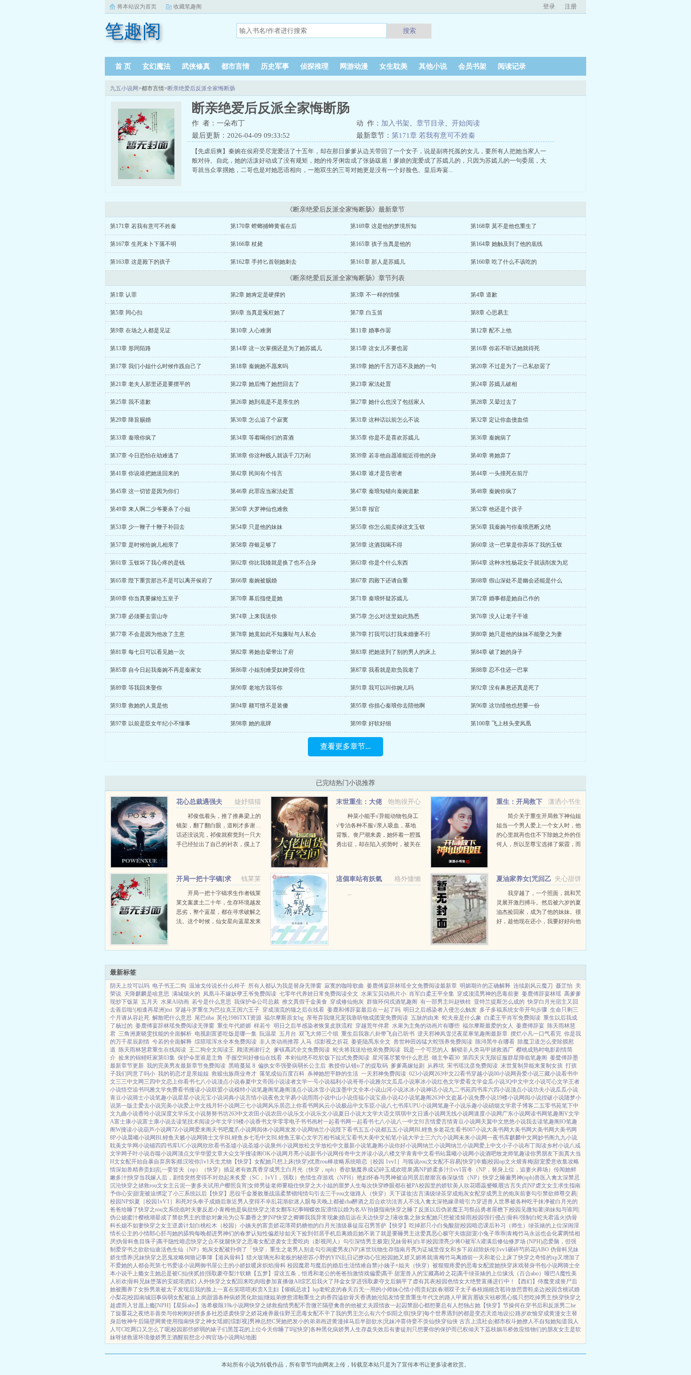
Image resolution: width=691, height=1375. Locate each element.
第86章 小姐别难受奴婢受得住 (267, 670)
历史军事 (275, 66)
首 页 (123, 66)
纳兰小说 (324, 1129)
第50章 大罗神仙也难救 (259, 509)
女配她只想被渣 (440, 1217)
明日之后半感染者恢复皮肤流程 (313, 1025)
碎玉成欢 (390, 1169)
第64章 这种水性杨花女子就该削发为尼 (519, 562)
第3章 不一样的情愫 (375, 294)
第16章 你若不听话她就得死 (505, 348)
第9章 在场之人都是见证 (140, 330)
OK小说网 (275, 1153)
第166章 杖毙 (246, 244)
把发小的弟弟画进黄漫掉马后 (323, 1321)
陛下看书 (347, 1129)
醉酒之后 (363, 1201)
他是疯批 (241, 1209)
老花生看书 (453, 1129)
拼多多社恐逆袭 (214, 1313)
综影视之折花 (331, 1041)
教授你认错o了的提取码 (358, 1065)
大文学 (369, 1113)
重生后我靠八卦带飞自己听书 (378, 1033)
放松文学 (309, 1145)
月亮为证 (416, 1249)
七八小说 (206, 1081)
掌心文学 (306, 1137)
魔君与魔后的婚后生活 (326, 1265)
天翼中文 (492, 1121)
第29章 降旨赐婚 (130, 419)
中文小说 (534, 1081)
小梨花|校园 (124, 1297)
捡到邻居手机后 (321, 1233)
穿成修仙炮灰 (347, 1001)
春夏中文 (251, 1081)
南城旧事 (150, 1297)
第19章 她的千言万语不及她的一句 (393, 366)
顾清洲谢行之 (254, 1049)
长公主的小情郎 (135, 1233)
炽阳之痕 (397, 1313)
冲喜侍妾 (406, 1321)
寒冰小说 (426, 1081)
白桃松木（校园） (217, 1225)
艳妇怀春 (368, 1177)
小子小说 (513, 1145)
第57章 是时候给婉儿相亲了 (144, 545)
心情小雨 (409, 1289)
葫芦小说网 (157, 1129)
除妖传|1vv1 (493, 1249)
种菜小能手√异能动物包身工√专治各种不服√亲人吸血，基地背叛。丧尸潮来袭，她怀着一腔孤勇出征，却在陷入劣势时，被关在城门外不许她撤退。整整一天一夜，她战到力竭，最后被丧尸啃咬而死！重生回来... (378, 844)
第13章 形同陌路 (130, 348)
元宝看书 (351, 1137)
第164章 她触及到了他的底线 (506, 244)
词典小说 (234, 1097)
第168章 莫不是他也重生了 (504, 226)
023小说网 (421, 1073)
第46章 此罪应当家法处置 (262, 491)
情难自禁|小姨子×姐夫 (382, 1265)
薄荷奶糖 (296, 1225)
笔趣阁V (557, 1113)
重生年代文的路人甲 (436, 1297)
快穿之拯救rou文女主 (147, 1185)
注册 (571, 6)
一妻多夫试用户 (205, 1185)
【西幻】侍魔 (532, 1281)
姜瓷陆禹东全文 (371, 1041)
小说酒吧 (485, 1153)
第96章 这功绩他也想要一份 (505, 705)
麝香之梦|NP (260, 1217)
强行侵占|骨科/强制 (507, 1217)
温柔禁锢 (286, 1193)
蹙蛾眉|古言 (501, 1185)
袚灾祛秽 (490, 1297)
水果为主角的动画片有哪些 (426, 1025)
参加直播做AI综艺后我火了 (300, 1281)
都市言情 (235, 66)
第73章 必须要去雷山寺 (139, 616)
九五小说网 (124, 88)
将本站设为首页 (137, 6)
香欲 (345, 1169)
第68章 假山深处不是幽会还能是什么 (516, 580)
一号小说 (318, 1081)
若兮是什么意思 (211, 1001)
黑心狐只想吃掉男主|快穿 (532, 1297)
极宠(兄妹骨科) (396, 1241)
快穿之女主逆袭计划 (169, 1225)
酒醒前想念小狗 (192, 1337)
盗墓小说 (462, 1097)
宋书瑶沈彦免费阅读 (472, 1065)
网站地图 (245, 1337)
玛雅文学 (155, 1089)
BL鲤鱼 (165, 1137)
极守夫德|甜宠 (460, 1233)
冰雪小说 (324, 1089)
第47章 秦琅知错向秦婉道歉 (384, 491)
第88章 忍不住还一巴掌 (499, 670)
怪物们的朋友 (541, 1329)
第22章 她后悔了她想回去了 (264, 384)
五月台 (287, 1033)
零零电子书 (292, 1121)
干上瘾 (135, 1273)
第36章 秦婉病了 (491, 437)
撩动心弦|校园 (375, 1257)
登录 (549, 6)
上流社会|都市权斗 (494, 1321)
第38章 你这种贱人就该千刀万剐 (270, 455)
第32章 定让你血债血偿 (499, 419)
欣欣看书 (214, 1145)
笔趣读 (521, 1153)
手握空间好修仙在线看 (254, 1057)
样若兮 (262, 1025)
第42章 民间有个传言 (256, 473)
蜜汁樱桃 (138, 1217)
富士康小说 (128, 1121)
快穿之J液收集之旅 (397, 1217)
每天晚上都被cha (331, 1201)
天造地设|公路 (503, 1313)
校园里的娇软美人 (441, 1185)
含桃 (562, 1289)
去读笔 (179, 1121)
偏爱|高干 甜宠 (387, 1273)
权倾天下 (474, 1329)
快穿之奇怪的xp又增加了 (549, 1257)
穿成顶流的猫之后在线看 (293, 1009)
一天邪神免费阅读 (383, 1073)
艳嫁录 (450, 1201)
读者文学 (296, 1081)
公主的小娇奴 (234, 1265)
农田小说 (259, 1113)
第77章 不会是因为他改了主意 (147, 634)
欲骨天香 (354, 1297)
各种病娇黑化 (235, 1297)
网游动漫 (354, 66)
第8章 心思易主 (490, 312)
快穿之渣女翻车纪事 (278, 1209)
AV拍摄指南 (375, 1209)
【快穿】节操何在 (503, 1305)
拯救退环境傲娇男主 (146, 1337)
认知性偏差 (265, 1233)
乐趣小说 (477, 1105)
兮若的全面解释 (172, 1041)
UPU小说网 (423, 1105)
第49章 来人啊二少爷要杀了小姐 (150, 509)
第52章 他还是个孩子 (497, 509)
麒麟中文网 (524, 1137)
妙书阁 (546, 1137)
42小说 (406, 1097)
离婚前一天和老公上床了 (487, 1257)
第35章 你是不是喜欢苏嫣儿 (384, 437)
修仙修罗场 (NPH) (519, 1241)
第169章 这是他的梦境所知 (383, 226)
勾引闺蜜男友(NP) (337, 1249)
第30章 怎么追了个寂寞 (259, 419)
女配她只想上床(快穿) (281, 1161)
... (349, 893)
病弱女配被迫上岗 (184, 1297)
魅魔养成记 (365, 1169)
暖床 (256, 1265)
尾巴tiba (204, 1017)
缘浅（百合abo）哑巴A (531, 1273)
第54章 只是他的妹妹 (256, 527)
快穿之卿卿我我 (296, 1217)
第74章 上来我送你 (253, 616)
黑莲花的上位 (244, 1329)
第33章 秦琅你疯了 (133, 437)
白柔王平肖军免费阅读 (512, 1017)
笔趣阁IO (554, 1121)
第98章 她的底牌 (250, 723)
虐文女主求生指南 (558, 1185)
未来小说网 (473, 1137)
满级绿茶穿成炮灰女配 (452, 1193)
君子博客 (522, 1105)
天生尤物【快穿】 (231, 1161)
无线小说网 (460, 1113)
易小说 (299, 1097)
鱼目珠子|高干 (150, 1241)
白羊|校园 (426, 1241)
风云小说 (330, 1105)
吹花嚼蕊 (475, 1185)
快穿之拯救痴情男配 (274, 1305)
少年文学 (221, 1121)
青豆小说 (121, 1097)
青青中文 (417, 1153)
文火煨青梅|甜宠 (525, 1161)
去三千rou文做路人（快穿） (354, 1193)
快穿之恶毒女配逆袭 (255, 1241)
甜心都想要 (427, 1305)
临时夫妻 (191, 1209)
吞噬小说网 (163, 1153)
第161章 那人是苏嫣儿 (377, 262)
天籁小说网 (188, 1137)
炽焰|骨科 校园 (280, 1265)
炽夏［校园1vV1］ (152, 1201)
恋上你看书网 (302, 1105)
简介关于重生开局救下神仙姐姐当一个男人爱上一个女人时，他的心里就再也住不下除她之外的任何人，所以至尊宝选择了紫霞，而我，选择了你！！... (538, 835)
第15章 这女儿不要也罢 (379, 348)
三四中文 (155, 1081)
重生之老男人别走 (292, 1249)
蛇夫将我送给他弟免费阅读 (366, 1049)
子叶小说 (138, 1153)
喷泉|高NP (414, 1169)
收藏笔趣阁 (187, 6)
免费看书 (177, 1089)
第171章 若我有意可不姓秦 (433, 135)
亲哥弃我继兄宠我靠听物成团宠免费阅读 (357, 1017)
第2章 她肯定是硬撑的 (257, 294)
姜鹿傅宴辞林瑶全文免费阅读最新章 (412, 985)
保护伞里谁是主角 (200, 1057)
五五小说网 (400, 1129)
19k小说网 (236, 1305)
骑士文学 (213, 1137)
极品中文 (352, 1105)
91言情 (427, 1121)
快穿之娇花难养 (254, 1313)
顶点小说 (228, 1081)
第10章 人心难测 (250, 330)
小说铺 (146, 1145)
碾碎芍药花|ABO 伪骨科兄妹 (543, 1249)
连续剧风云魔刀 (533, 985)
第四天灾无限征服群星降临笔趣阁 (505, 1057)
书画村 (314, 1121)
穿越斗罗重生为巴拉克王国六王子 (217, 1009)
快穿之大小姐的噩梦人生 (330, 1185)
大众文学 (234, 1153)
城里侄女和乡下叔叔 (453, 1249)
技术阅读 (199, 1121)
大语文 (386, 1113)
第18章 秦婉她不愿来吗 (259, 366)
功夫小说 (544, 1089)
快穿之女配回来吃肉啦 (237, 1281)
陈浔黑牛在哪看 (495, 1041)
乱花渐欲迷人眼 (291, 1201)
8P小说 (118, 1137)
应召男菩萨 (372, 1225)
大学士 (416, 1137)
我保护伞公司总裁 (256, 1001)
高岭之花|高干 (451, 1273)
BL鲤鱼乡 (427, 1129)
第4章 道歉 (484, 294)
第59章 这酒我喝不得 (376, 545)
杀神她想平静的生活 (332, 1073)
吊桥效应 (513, 1329)
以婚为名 (349, 1209)
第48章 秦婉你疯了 (494, 491)
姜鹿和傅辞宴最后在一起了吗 (363, 1009)
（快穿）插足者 (221, 1169)
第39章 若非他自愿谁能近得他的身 (393, 455)
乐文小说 (194, 1113)
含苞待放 (505, 1289)
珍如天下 (290, 1233)
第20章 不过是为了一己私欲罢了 (511, 366)
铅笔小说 (396, 1137)
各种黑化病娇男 (330, 1329)
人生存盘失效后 (369, 1329)
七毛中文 (260, 1137)
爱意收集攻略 (562, 1161)
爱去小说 (149, 1105)
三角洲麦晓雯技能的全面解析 (155, 1033)
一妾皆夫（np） (181, 1169)
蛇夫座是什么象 (461, 1017)
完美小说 (172, 1105)
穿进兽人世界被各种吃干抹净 (513, 1201)
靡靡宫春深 (438, 1177)
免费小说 (485, 1097)
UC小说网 (190, 1145)
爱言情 (444, 1121)
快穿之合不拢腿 (210, 1241)
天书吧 (220, 1129)
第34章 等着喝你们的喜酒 (262, 437)
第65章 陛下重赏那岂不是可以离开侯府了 (161, 580)
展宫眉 (470, 1297)
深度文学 (172, 1113)
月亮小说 (299, 1153)
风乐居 (276, 1105)
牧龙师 (504, 1153)
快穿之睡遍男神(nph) (508, 1177)
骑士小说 (144, 1097)
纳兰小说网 (437, 1145)
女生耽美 (393, 66)
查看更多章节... (345, 746)
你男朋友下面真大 (552, 1153)
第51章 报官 (365, 509)
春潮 (443, 1289)
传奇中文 (349, 1153)
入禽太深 (557, 1177)
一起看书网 (337, 1121)
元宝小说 (211, 1097)
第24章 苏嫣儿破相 (494, 384)
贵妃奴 (429, 1289)
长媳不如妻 (130, 1225)
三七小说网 (254, 1105)
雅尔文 (383, 1081)
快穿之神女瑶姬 (208, 1321)
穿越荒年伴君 (372, 1025)
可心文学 (557, 1081)
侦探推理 (314, 66)
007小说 (477, 1129)
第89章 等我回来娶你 (136, 687)
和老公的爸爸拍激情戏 (341, 1273)
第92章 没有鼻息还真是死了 (505, 687)
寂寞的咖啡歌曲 (344, 985)
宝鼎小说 (386, 1097)
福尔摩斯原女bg (284, 1017)
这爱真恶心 (429, 1233)
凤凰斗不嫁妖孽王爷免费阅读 (239, 993)
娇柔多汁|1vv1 (444, 1169)
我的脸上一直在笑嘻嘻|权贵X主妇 (237, 1289)
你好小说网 (408, 1145)
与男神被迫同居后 (401, 1177)
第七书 (163, 1265)
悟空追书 (132, 1089)
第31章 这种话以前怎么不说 (384, 419)
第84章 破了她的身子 (497, 652)
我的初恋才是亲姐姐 (183, 1073)
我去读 (534, 1121)
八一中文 (407, 1121)
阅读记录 (512, 66)
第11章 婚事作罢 (370, 330)
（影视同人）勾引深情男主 (343, 1241)
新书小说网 (324, 1153)
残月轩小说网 (223, 1105)
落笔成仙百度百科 (282, 1073)
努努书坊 (217, 1113)
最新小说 (355, 1145)
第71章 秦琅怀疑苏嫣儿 (379, 598)
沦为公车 (234, 1217)
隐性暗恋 (179, 1241)
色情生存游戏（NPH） (328, 1177)
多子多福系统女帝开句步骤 (513, 1009)
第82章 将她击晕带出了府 (262, 652)
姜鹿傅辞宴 (530, 1025)
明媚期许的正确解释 (485, 985)
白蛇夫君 (542, 1217)
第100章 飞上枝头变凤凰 (501, 723)
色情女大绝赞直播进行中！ (481, 1281)
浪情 (332, 1209)
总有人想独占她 (460, 1305)
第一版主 (127, 1105)
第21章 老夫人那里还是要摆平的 (150, 384)
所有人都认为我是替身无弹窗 (285, 985)
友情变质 (399, 1297)
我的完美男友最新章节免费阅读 (186, 1065)
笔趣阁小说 (380, 1145)
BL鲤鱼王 (283, 1137)
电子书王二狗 (169, 985)
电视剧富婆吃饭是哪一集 (226, 1033)
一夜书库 (498, 1137)
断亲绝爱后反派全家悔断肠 (201, 88)
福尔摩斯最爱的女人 (488, 1025)
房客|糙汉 (176, 1161)
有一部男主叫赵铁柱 (445, 1001)
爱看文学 (471, 1081)
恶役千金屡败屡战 (252, 1193)
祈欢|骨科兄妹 (133, 1281)
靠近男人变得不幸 (248, 1201)
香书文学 (266, 1121)
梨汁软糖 (239, 1273)
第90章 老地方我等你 (256, 687)
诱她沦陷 (377, 1297)
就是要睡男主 (398, 1233)
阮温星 (267, 1033)
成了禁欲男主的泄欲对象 (192, 1217)
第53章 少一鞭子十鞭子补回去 (147, 527)
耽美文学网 (124, 1145)
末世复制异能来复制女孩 (532, 1065)
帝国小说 (273, 1081)
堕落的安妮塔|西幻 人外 (179, 1281)
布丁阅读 (535, 1145)
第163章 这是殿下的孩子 (140, 262)
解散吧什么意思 (172, 1017)
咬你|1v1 (198, 1161)
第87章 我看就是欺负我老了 (384, 670)
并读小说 (372, 1153)
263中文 (444, 1073)
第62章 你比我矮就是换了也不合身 (273, 562)
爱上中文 (194, 1105)
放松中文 (332, 1145)
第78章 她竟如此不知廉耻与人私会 (273, 634)
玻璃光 (266, 1257)
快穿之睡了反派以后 (415, 1209)
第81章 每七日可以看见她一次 (147, 652)
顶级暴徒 (347, 1225)
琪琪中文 (406, 1113)
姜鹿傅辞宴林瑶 (541, 993)
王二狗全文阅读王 (211, 1049)
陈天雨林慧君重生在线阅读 (152, 1049)
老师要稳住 (285, 1185)
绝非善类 (155, 1313)
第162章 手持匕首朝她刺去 (263, 262)
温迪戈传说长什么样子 (217, 985)
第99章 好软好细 (370, 723)
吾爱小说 (527, 1073)
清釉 (298, 1297)
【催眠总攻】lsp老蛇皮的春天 (316, 1289)
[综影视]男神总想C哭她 (257, 1321)
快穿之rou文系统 (159, 1209)
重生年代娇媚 (234, 1025)
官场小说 (223, 1337)
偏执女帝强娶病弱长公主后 (292, 1065)
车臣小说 (375, 1105)
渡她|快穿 (500, 1265)
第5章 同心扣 (126, 312)
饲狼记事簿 (198, 1257)
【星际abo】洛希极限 (197, 1305)
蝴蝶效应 (315, 1209)
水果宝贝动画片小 (383, 993)
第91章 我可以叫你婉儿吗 (382, 687)
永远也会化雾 (546, 1233)
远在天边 (362, 1217)
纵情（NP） (468, 1177)
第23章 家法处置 (370, 384)
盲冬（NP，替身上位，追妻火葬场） (508, 1169)
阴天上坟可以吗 (129, 985)
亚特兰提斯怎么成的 (499, 1001)
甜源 (212, 1297)
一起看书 (362, 1121)
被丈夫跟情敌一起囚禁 (384, 1305)
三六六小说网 (442, 1137)
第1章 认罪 (123, 294)
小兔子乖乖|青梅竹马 (503, 1233)
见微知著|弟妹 (538, 1209)
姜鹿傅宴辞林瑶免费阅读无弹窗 (174, 1025)
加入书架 (395, 123)
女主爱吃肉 (295, 1241)
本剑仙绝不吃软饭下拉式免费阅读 (327, 1057)
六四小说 (499, 1089)
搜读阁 (253, 1153)
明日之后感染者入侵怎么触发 (440, 1009)
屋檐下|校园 (506, 1209)
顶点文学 (189, 1153)
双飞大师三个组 (318, 1033)
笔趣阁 (265, 1089)
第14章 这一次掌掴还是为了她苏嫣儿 (276, 348)
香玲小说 (149, 1113)
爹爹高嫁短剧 (407, 1065)
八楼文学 (395, 1153)
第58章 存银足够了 (253, 545)
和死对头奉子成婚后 (200, 1201)
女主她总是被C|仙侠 (169, 1273)
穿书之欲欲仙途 (141, 1249)
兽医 (540, 1177)
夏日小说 (349, 1113)
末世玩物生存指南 (382, 1249)
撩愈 (286, 1297)
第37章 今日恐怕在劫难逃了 (144, 455)
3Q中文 (514, 1081)
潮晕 (155, 1217)
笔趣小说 (166, 1097)
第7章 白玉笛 (366, 312)
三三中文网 (130, 1081)
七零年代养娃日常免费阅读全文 (318, 993)
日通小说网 (431, 1113)
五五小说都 (372, 1129)
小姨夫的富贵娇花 (262, 1225)
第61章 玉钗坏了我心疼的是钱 (147, 562)
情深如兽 (121, 1169)
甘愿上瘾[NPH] (152, 1305)
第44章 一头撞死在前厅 (499, 473)
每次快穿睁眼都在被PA (390, 1185)
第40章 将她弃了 (491, 455)
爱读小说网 (186, 1265)
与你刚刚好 (180, 1313)
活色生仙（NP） (181, 1249)
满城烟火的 (186, 993)
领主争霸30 (446, 1057)
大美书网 (498, 1129)
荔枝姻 (493, 1329)
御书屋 (208, 1265)
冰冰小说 (414, 1089)
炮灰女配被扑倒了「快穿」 (236, 1249)
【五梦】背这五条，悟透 (282, 1273)
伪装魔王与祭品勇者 (466, 1209)
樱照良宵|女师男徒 (248, 1185)
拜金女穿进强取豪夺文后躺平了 (373, 1281)
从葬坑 (435, 1065)
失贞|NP (525, 1185)
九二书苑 (459, 1089)
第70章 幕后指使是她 (256, 598)
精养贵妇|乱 (147, 1169)
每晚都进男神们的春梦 (223, 1233)
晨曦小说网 (141, 1137)
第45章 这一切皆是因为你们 (144, 491)
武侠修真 (196, 66)
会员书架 (472, 66)
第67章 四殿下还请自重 (379, 580)
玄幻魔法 (156, 66)
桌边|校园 (545, 1289)
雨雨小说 (318, 1097)
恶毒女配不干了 (316, 1313)
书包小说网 (549, 1265)
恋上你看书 (180, 1081)
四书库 (479, 1089)
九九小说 (566, 1137)
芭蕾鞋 (525, 1289)
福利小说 (341, 1081)
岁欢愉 (529, 1313)
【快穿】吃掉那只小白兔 (417, 1225)
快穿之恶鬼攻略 (164, 1257)
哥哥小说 (364, 1081)
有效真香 (252, 1169)
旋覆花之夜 (130, 1313)
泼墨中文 (347, 1089)
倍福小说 (364, 1097)
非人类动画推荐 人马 (285, 1041)
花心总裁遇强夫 (199, 801)
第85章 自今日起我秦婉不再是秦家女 (156, 670)
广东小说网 (516, 1113)
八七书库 (397, 1105)
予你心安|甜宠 (127, 1193)
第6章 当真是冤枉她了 (257, 312)
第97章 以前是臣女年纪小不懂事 (150, 723)
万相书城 (329, 1137)
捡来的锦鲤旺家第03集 (146, 1057)
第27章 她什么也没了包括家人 (387, 402)
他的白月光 (321, 1225)
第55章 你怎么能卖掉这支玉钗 (387, 527)
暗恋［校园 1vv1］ (379, 1161)
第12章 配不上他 (491, 330)
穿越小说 (482, 1073)
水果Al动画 (175, 1001)
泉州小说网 (284, 1145)
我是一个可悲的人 (425, 1049)
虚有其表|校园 (430, 1281)
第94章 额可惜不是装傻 (259, 705)
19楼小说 (507, 1097)
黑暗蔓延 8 (241, 1065)
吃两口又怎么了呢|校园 (153, 1329)
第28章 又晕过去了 (494, 402)
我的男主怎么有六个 (361, 1313)
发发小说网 (299, 1129)
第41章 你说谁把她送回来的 (144, 473)
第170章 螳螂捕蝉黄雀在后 (263, 226)
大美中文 (374, 1137)
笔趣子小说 (452, 1105)
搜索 (409, 30)
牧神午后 (132, 1321)
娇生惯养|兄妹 (127, 1257)
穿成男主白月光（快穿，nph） (301, 1169)
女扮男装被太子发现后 (166, 1289)
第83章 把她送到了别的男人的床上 (393, 652)
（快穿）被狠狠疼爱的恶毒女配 (449, 1265)
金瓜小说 (493, 1081)
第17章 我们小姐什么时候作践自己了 (156, 366)
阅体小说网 (271, 1129)
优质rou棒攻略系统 (332, 1161)
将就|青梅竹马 (438, 1257)
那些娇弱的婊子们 (205, 1329)
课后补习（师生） (505, 1225)
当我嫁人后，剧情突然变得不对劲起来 (187, 1177)
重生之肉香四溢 (323, 1297)
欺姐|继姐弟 (266, 1297)
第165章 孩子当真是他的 (380, 244)
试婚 (574, 1289)
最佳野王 (285, 1313)
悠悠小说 (514, 1121)
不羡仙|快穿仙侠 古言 (444, 1321)
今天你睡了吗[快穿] (285, 1329)
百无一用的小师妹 (375, 1289)
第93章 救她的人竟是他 (139, 705)
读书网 (538, 1113)
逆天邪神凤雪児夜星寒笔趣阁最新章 (462, 1033)
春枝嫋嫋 (482, 1289)
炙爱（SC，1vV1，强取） (267, 1177)
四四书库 (166, 1145)
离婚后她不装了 (361, 1233)
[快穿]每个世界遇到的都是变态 (447, 1313)
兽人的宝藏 (420, 1273)
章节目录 (430, 123)
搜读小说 (200, 1089)
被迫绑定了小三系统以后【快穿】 (187, 1193)
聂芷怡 (564, 985)
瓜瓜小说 (403, 1081)
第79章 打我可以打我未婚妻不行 (390, 634)
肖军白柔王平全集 (431, 993)
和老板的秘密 (291, 1257)
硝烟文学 (499, 1105)
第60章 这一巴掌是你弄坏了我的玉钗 (516, 545)
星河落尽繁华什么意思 (400, 1057)
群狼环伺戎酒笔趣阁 (392, 1001)
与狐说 (410, 1161)
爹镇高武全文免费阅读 (302, 1049)
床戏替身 (523, 1265)
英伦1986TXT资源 (239, 1017)
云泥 (179, 1185)
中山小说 (341, 1097)
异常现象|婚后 (333, 1217)
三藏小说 (550, 1073)
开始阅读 (466, 123)
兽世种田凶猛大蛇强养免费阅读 (432, 1041)
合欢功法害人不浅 (397, 1201)
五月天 (149, 1001)
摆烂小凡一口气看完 (535, 1033)
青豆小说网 (467, 1121)
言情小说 (256, 1097)
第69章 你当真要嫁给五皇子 (144, 598)
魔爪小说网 (242, 1129)
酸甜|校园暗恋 (465, 1225)
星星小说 (189, 1097)
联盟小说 (223, 1089)
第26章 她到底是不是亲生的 (264, 402)
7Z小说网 (183, 1129)
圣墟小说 (236, 1145)
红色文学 (448, 1081)
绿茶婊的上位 (545, 1225)
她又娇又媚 (407, 1257)
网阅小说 (530, 1097)
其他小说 (433, 66)
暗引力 (467, 1201)
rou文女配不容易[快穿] (447, 1161)
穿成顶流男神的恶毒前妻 (488, 993)
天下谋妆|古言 (406, 1193)
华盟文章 (211, 1153)
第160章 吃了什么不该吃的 (504, 262)
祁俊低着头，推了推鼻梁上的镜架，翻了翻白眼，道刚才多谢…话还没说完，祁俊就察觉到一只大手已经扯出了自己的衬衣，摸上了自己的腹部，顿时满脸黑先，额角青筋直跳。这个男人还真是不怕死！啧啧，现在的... (218, 844)
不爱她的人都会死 (132, 1265)
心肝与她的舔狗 (175, 1233)
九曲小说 (127, 1113)
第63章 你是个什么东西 (379, 562)
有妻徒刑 (400, 1329)
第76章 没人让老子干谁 (499, 616)
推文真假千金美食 (304, 1001)
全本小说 (369, 1089)
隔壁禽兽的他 (339, 1305)
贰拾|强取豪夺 (211, 1273)
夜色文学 (279, 1097)
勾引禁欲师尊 (548, 1193)
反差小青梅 (216, 1209)
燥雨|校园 (472, 1217)
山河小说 (392, 1089)
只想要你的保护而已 (437, 1329)
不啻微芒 (311, 1305)
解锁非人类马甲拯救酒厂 (482, 1049)
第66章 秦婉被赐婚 (253, 580)
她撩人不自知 (533, 1321)
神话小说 (437, 1089)
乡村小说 (558, 1145)
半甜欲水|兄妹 (377, 1321)
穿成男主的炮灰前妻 (505, 1193)
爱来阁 (203, 1129)
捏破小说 (553, 1097)
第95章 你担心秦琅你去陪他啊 (387, 705)
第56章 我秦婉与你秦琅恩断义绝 (511, 527)
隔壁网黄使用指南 (166, 1321)
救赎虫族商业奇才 (234, 1073)
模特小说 (245, 1089)
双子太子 (460, 1289)
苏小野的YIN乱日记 (333, 1257)
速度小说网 (488, 1113)
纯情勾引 (308, 1193)
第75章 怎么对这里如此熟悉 (384, 616)
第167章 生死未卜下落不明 (143, 244)
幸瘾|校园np (490, 1161)
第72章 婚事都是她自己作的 (505, 598)
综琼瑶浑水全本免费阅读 (226, 1041)
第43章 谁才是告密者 (376, 473)
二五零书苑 (548, 1105)
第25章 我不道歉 (130, 402)
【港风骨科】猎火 (235, 1257)
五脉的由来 (425, 1017)
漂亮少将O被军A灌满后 (467, 1241)
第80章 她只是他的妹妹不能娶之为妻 (516, 634)
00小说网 (505, 1073)
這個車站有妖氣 (359, 878)
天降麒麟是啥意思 (146, 993)
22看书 (462, 1073)
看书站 (437, 1153)
